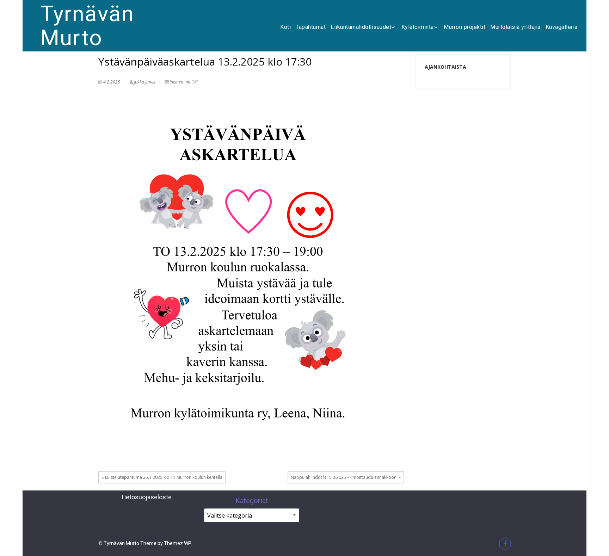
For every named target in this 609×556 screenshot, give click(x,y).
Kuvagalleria (562, 27)
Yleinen (176, 82)
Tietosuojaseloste (146, 497)
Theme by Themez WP (165, 543)
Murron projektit (464, 27)
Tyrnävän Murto (87, 25)
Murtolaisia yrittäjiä (515, 27)
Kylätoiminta (417, 27)
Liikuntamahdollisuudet (361, 27)
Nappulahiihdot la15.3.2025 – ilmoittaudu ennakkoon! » (346, 477)
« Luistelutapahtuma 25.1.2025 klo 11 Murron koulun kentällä (162, 477)
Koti (285, 27)
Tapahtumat (311, 27)
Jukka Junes (144, 82)
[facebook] (505, 543)
